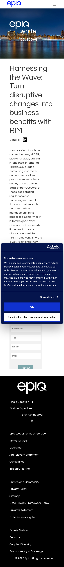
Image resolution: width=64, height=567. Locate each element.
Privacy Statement (21, 510)
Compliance (17, 461)
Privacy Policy (18, 488)
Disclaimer (16, 447)
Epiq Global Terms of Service (27, 433)
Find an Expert (19, 408)
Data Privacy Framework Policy (29, 503)
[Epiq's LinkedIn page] (32, 421)
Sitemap (14, 496)
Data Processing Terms (24, 517)
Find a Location (19, 401)
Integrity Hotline (19, 468)
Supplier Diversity (20, 544)
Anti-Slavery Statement (24, 454)
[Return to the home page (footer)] (14, 4)
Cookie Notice (18, 530)
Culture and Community (24, 482)
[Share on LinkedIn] (25, 139)
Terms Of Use (18, 440)
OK (32, 307)
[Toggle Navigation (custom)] (54, 4)
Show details (47, 297)
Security (14, 537)
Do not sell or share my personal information (32, 317)
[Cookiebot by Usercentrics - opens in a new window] (46, 247)
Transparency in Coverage (26, 551)
